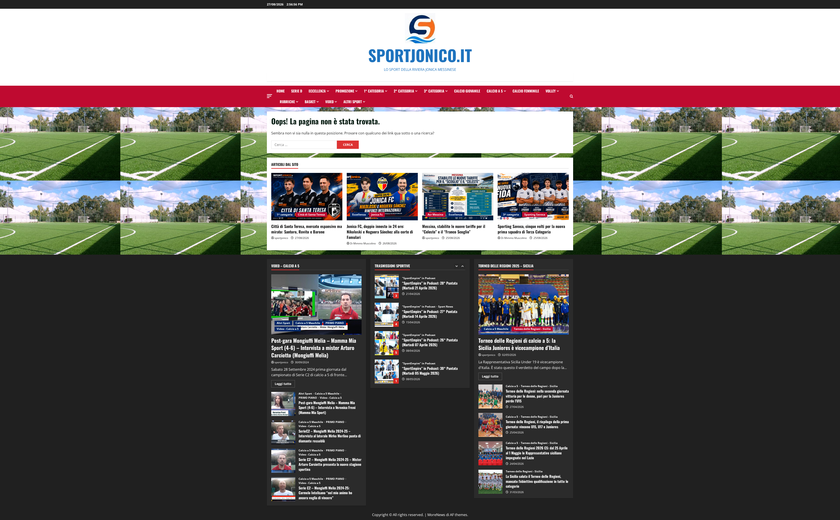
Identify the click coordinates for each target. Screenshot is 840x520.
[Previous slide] (456, 266)
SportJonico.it (420, 55)
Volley (551, 91)
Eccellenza (317, 91)
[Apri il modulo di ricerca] (571, 96)
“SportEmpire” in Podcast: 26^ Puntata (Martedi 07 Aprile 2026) (387, 343)
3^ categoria (434, 91)
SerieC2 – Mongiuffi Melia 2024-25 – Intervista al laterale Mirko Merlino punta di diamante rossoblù (283, 432)
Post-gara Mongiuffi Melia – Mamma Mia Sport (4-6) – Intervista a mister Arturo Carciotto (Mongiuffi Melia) (313, 347)
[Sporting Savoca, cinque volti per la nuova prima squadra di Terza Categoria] (533, 196)
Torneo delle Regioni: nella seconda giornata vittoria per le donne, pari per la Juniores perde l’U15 (490, 396)
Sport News (445, 306)
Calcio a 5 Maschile (308, 323)
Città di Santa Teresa (311, 214)
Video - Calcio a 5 (288, 329)
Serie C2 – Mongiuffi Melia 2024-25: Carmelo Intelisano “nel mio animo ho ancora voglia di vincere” (283, 489)
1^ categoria (374, 91)
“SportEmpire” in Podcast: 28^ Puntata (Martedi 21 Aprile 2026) (387, 286)
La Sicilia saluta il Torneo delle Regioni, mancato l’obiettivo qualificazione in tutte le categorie (490, 482)
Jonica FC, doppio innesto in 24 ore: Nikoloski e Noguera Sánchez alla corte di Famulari (380, 231)
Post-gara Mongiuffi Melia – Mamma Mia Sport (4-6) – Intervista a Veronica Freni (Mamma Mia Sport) (283, 404)
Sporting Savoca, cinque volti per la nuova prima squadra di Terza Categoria (531, 229)
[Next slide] (462, 266)
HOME (280, 91)
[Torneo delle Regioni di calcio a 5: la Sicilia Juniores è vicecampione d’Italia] (523, 304)
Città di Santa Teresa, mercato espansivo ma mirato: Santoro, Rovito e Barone (306, 229)
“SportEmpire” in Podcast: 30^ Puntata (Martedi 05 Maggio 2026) (387, 372)
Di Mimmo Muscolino (363, 243)
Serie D (296, 91)
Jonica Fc (377, 214)
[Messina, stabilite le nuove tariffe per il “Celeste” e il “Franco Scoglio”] (457, 196)
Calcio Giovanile (467, 91)
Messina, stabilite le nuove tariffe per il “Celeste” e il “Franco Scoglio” (453, 229)
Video (329, 101)
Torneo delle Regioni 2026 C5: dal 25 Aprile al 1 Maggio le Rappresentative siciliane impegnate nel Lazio (490, 453)
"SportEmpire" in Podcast (418, 278)
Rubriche (287, 101)
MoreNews (436, 514)
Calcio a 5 (495, 91)
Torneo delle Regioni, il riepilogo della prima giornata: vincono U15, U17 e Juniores (490, 425)
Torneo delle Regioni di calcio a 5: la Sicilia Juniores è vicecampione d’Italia (519, 344)
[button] (269, 96)
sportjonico (281, 238)
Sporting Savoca (534, 214)
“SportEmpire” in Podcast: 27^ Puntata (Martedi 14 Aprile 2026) (387, 315)
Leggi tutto (285, 384)
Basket (310, 101)
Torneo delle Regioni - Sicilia (532, 329)
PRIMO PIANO (335, 323)
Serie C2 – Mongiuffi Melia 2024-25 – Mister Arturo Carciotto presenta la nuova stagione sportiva (283, 461)
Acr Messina (435, 214)
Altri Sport (352, 101)
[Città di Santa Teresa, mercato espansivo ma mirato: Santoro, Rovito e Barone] (306, 196)
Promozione (345, 91)
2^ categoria (404, 91)
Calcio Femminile (526, 91)
